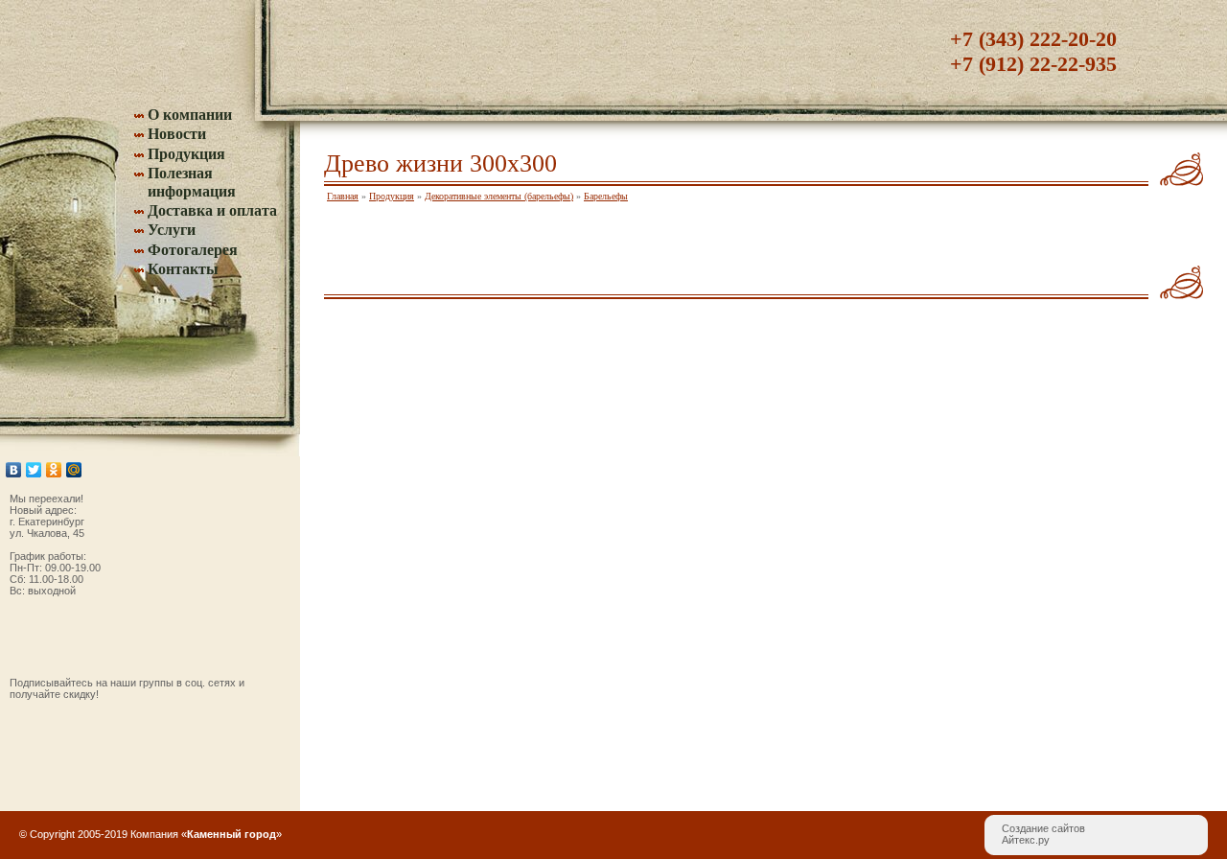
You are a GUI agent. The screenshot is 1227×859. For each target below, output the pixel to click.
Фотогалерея (193, 250)
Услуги (172, 229)
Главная (343, 196)
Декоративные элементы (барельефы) (499, 196)
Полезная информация (192, 181)
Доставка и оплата (212, 210)
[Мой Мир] (74, 469)
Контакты (183, 269)
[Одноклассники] (54, 469)
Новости (177, 134)
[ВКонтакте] (14, 469)
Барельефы (606, 196)
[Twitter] (34, 469)
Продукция (186, 154)
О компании (190, 114)
